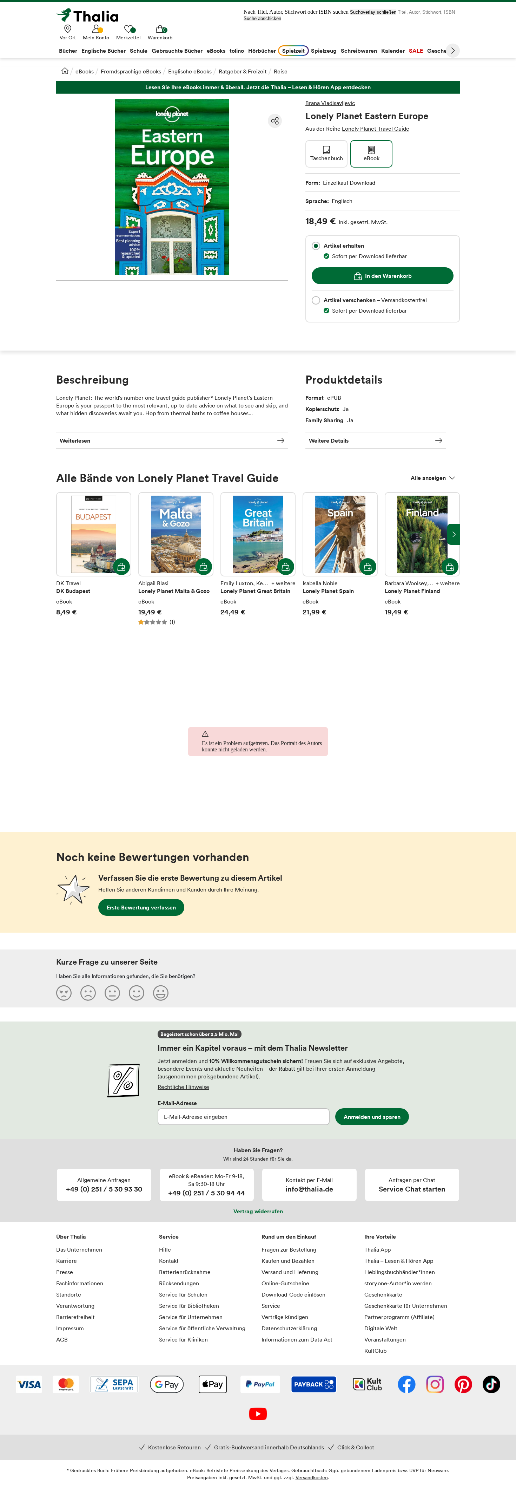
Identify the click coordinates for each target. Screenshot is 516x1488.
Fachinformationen (79, 1283)
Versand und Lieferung (290, 1271)
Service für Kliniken (183, 1339)
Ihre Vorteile (380, 1236)
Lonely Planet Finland (422, 562)
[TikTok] (491, 1385)
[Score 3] (112, 992)
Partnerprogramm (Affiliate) (399, 1316)
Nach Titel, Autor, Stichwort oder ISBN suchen (296, 12)
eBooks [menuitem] (216, 50)
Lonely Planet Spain (340, 562)
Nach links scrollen (62, 534)
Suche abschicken (262, 18)
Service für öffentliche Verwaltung (202, 1328)
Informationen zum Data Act (297, 1339)
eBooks (84, 71)
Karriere (66, 1260)
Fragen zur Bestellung (289, 1249)
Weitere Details (329, 440)
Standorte (68, 1294)
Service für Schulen (183, 1294)
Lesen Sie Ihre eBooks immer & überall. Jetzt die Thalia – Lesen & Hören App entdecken (258, 87)
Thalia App (377, 1249)
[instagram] (435, 1385)
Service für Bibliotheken (189, 1305)
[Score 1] (64, 992)
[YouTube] (258, 1414)
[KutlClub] (367, 1385)
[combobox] (316, 246)
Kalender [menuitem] (393, 50)
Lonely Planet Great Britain (258, 562)
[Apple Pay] (212, 1385)
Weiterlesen (75, 440)
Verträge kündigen (285, 1316)
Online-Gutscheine (285, 1283)
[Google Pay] (166, 1385)
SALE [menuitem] (416, 50)
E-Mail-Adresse (177, 1103)
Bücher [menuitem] (68, 50)
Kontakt (169, 1260)
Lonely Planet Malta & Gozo (175, 562)
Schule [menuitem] (138, 50)
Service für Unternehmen (191, 1316)
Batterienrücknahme (185, 1271)
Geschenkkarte (383, 1294)
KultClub (375, 1350)
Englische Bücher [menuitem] (103, 50)
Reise (280, 71)
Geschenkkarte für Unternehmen (405, 1305)
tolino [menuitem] (237, 50)
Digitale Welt (380, 1328)
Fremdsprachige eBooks (131, 71)
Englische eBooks (190, 71)
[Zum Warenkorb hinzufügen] (121, 566)
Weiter (453, 51)
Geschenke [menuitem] (441, 50)
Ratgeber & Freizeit (243, 71)
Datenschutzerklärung (289, 1328)
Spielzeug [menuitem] (324, 50)
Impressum (70, 1328)
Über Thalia (71, 1236)
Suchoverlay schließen (373, 12)
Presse (64, 1271)
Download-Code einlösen (293, 1294)
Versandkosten (312, 1477)
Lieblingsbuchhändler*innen (399, 1271)
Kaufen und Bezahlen (288, 1260)
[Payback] (314, 1385)
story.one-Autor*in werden (398, 1283)
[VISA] (29, 1385)
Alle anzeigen (428, 478)
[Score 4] (136, 992)
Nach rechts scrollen (453, 534)
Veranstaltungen (385, 1339)
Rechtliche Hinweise (183, 1086)
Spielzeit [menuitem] (293, 50)
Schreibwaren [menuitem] (359, 50)
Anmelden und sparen (372, 1117)
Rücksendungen (179, 1283)
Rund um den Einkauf (289, 1236)
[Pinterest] (463, 1385)
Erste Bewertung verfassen (141, 907)
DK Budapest (93, 562)
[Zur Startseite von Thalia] (91, 15)
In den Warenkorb (388, 276)
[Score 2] (88, 992)
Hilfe (165, 1249)
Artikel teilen (275, 121)
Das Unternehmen (79, 1249)
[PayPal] (260, 1385)
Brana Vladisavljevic (330, 102)
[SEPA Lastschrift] (114, 1385)
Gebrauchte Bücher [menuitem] (177, 50)
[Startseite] (64, 70)
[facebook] (407, 1385)
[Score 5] (160, 992)
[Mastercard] (66, 1385)
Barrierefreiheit (75, 1316)
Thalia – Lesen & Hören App (398, 1260)
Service (169, 1236)
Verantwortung (75, 1305)
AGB (62, 1339)
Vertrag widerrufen (258, 1211)
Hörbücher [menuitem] (262, 50)
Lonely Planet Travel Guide (375, 128)
